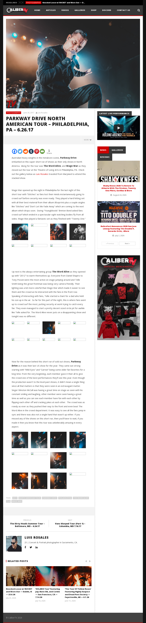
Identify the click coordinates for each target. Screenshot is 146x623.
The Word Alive (81, 498)
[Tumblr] (31, 151)
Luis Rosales (42, 113)
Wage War (17, 501)
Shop (94, 10)
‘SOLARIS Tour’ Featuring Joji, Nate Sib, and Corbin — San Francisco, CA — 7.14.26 (47, 593)
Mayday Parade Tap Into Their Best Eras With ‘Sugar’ (57, 2)
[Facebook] (14, 151)
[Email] (42, 151)
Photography (14, 113)
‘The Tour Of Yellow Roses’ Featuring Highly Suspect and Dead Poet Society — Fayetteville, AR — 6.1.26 (78, 593)
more (87, 140)
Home (37, 10)
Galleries (80, 10)
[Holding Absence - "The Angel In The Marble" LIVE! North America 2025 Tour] (118, 128)
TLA (8, 501)
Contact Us (123, 10)
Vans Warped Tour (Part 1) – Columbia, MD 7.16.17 (70, 524)
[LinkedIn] (36, 547)
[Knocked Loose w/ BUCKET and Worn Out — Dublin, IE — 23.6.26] (24, 579)
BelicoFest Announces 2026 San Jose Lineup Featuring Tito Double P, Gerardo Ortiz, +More (118, 228)
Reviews (30, 2)
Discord (106, 10)
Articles (51, 10)
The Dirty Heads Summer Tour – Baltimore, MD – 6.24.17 (27, 524)
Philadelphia (65, 498)
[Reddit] (25, 151)
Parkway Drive (50, 498)
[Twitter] (20, 151)
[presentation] (103, 150)
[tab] (103, 150)
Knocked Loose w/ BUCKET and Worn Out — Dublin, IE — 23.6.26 (19, 592)
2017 (15, 498)
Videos (65, 10)
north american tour (29, 498)
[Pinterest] (36, 151)
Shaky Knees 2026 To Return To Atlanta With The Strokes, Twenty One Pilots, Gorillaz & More (119, 188)
